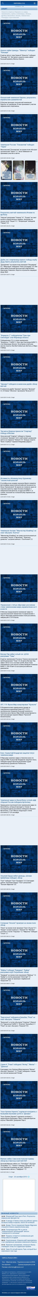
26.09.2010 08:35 (5, 889)
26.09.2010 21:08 (5, 111)
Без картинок (6, 1264)
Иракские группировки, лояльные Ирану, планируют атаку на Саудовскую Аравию (18, 1245)
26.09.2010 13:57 (5, 620)
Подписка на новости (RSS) (26, 1262)
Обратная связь (11, 1262)
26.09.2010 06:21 (5, 1172)
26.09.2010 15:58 (5, 497)
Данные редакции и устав (26, 1264)
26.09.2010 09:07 (5, 766)
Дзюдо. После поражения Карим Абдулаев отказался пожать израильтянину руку (19, 1226)
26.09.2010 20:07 (5, 274)
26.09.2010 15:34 (5, 544)
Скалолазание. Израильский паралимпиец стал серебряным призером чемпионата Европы (19, 1241)
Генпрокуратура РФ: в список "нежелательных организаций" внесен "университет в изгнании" (15, 1231)
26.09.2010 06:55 (5, 1078)
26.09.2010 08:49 (5, 815)
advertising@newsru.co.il (15, 1267)
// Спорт (12, 63)
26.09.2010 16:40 (5, 397)
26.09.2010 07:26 (5, 1030)
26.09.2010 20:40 (5, 158)
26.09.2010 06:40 (5, 1125)
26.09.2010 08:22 (5, 936)
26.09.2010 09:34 (5, 719)
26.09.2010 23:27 (5, 63)
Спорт (4, 9)
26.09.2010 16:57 (5, 350)
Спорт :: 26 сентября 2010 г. (18, 1177)
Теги (3, 1262)
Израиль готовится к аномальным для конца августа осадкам (17, 1236)
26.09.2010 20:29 (5, 226)
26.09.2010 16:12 (5, 444)
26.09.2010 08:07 (5, 983)
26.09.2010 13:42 (5, 670)
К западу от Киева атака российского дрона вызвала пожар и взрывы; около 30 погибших (19, 1221)
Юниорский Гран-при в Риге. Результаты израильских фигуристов (18, 1217)
